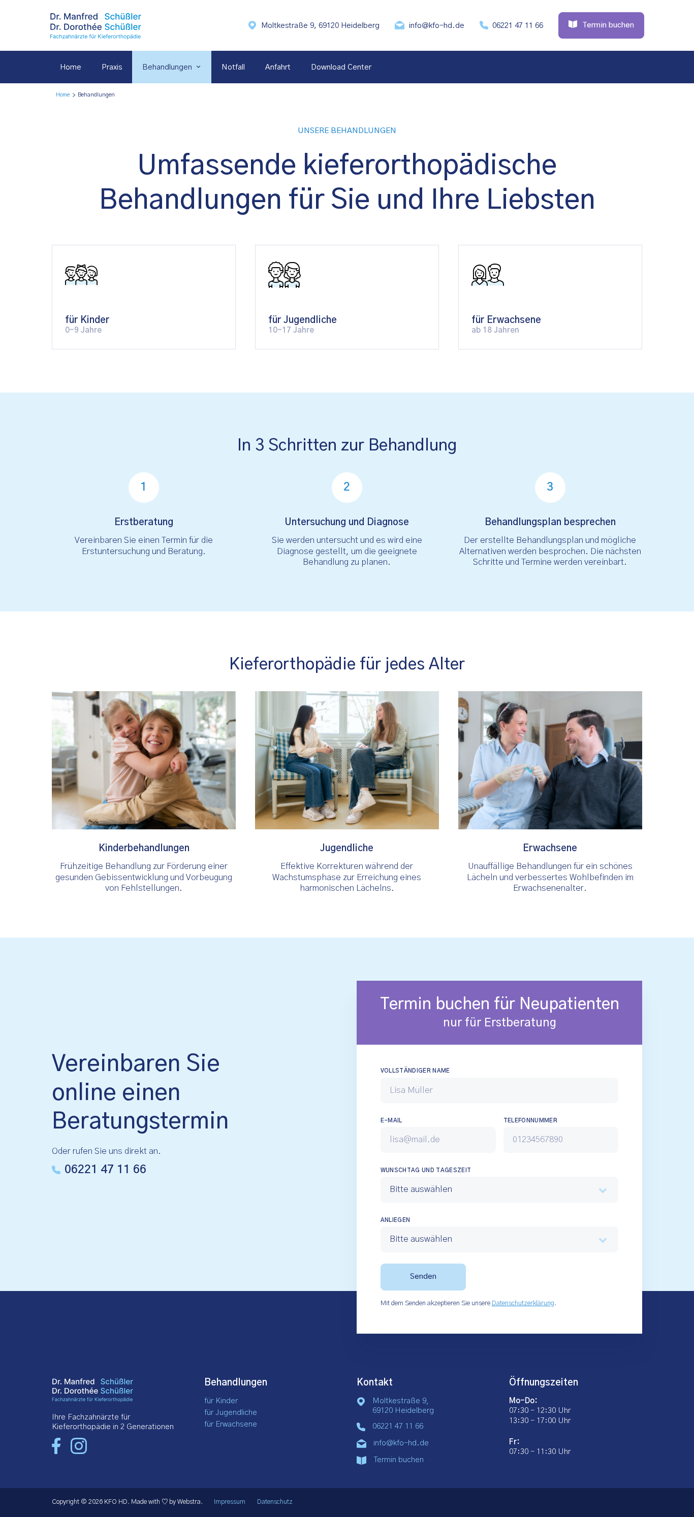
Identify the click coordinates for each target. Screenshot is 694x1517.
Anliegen (396, 1220)
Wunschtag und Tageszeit (426, 1170)
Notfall (233, 67)
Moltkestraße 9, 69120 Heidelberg (320, 25)
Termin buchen (398, 1460)
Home (70, 67)
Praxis (112, 67)
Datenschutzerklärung (523, 1303)
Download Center (341, 67)
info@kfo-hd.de (436, 25)
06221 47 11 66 (517, 25)
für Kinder (221, 1401)
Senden (423, 1276)
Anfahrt (278, 67)
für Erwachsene (230, 1424)
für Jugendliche (230, 1412)
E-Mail (391, 1120)
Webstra (189, 1502)
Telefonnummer (530, 1120)
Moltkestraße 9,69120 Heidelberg (403, 1405)
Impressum (229, 1502)
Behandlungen (167, 67)
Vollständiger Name (415, 1071)
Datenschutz (275, 1502)
